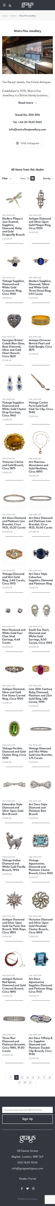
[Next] (36, 1082)
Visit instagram (30, 143)
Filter (5, 178)
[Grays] (27, 1139)
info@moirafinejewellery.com (27, 129)
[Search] (10, 5)
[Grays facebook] (22, 1188)
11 (30, 1082)
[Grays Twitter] (27, 1188)
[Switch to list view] (28, 178)
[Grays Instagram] (33, 1188)
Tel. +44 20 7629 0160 (27, 122)
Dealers (13, 15)
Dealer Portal (27, 1179)
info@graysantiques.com (27, 1168)
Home (4, 15)
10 (25, 1082)
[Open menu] (4, 5)
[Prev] (5, 1077)
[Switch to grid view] (32, 178)
